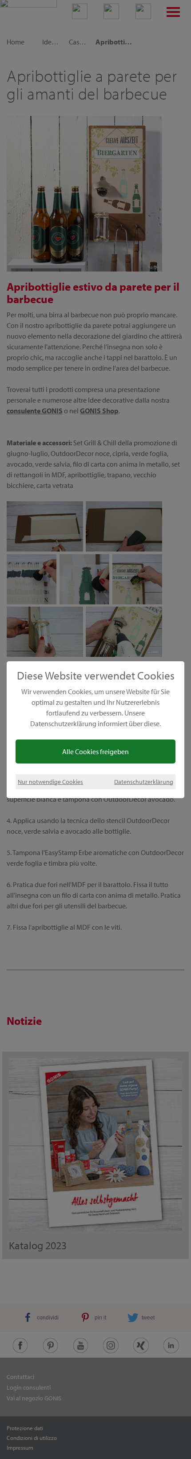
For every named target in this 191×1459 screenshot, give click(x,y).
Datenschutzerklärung (143, 781)
